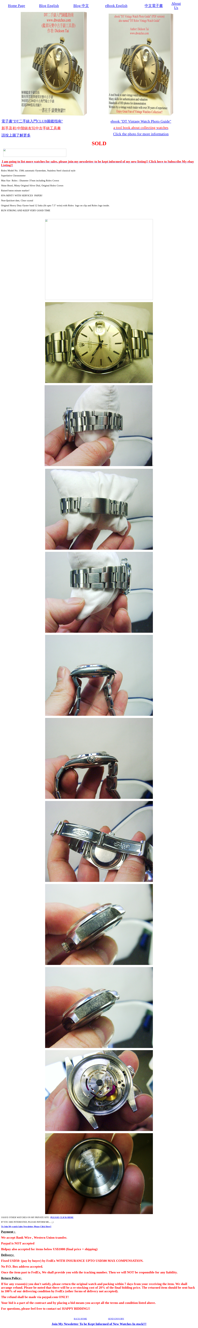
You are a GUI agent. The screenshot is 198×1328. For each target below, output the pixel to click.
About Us (176, 5)
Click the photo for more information (141, 134)
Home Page (16, 6)
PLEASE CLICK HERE (62, 1217)
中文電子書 (154, 6)
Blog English (49, 6)
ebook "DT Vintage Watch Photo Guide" (141, 121)
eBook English (116, 6)
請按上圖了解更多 (16, 135)
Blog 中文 (81, 6)
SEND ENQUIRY (116, 1319)
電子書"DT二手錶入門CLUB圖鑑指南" (32, 121)
